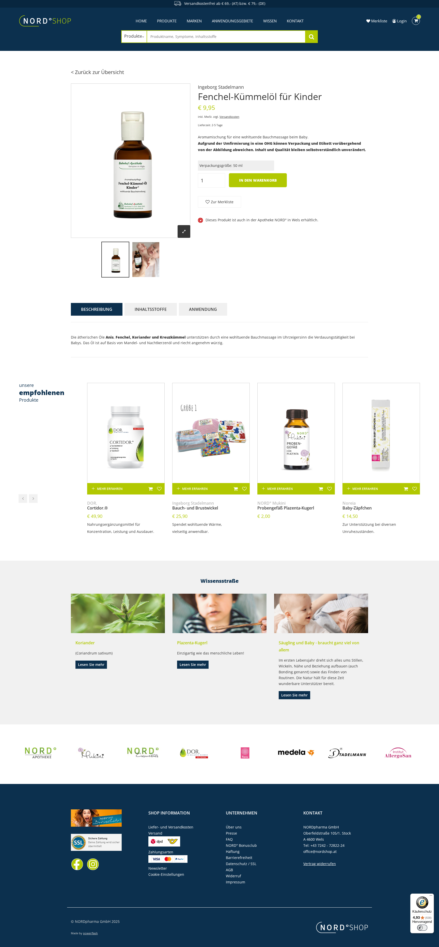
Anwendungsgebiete (232, 20)
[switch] (422, 928)
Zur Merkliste (222, 201)
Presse (231, 833)
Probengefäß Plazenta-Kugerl (285, 506)
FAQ (229, 839)
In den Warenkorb (258, 180)
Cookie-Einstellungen (166, 874)
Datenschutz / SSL (241, 863)
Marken (194, 20)
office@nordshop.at (320, 851)
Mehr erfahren (109, 489)
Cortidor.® (97, 506)
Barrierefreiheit (239, 857)
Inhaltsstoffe (151, 309)
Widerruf (233, 875)
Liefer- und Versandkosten (170, 827)
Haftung (233, 851)
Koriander (85, 643)
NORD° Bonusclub (241, 845)
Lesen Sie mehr (91, 664)
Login (401, 20)
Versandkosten (229, 117)
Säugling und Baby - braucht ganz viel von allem (319, 646)
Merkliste (378, 20)
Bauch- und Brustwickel (195, 506)
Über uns (234, 827)
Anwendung (203, 309)
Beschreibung (96, 309)
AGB (229, 869)
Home (141, 20)
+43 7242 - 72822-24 (327, 845)
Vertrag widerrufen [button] (319, 863)
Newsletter (157, 868)
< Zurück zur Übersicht (97, 72)
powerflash (90, 933)
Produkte (167, 20)
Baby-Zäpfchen (357, 506)
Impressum (235, 882)
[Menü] (431, 897)
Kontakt (295, 20)
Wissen (270, 20)
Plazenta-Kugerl (192, 643)
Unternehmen (241, 813)
